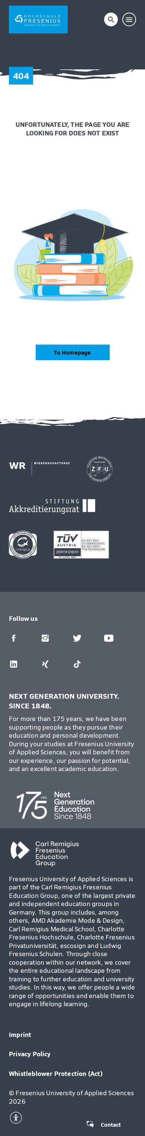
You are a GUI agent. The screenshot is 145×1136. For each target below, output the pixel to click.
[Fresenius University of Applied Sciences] (38, 19)
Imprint (20, 1034)
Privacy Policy (30, 1053)
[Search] (111, 20)
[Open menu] (129, 20)
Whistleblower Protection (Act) (56, 1073)
